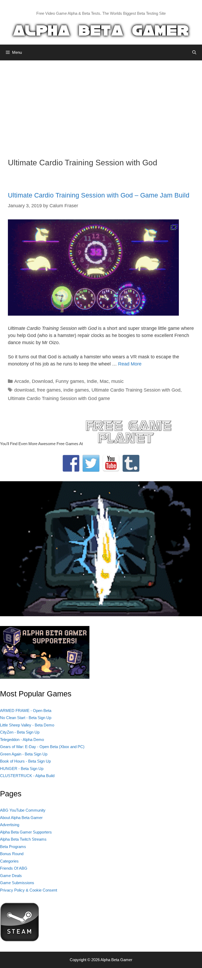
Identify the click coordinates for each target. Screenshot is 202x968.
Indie (92, 381)
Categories (9, 861)
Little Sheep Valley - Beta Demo (27, 725)
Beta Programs (13, 846)
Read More (130, 364)
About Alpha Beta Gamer (21, 817)
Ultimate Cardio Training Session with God (136, 390)
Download (42, 381)
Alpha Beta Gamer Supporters (26, 832)
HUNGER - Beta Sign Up (21, 768)
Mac (104, 381)
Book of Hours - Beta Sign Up (25, 761)
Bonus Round (11, 853)
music (117, 381)
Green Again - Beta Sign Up (23, 754)
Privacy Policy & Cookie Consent (28, 890)
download (24, 390)
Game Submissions (17, 882)
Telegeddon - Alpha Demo (22, 739)
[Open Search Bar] (194, 52)
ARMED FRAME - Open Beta (25, 710)
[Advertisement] (101, 105)
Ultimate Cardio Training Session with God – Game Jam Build (98, 195)
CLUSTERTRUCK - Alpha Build (27, 775)
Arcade (21, 381)
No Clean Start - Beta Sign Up (25, 717)
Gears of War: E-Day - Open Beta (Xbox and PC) (42, 746)
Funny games (69, 381)
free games (49, 390)
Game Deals (11, 875)
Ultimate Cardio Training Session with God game (59, 398)
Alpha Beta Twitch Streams (23, 839)
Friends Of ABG (13, 868)
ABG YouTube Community (23, 810)
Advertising (9, 824)
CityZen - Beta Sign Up (19, 732)
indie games (76, 390)
